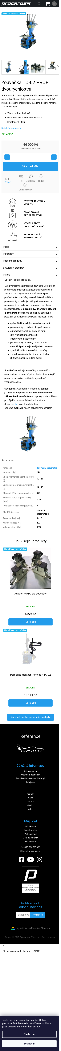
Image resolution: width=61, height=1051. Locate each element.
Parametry (8, 253)
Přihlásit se (30, 826)
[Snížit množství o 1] (54, 157)
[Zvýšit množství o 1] (7, 157)
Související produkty (13, 267)
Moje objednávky (30, 838)
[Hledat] (39, 4)
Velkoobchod (30, 834)
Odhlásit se (30, 841)
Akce (30, 798)
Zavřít (6, 173)
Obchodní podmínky (30, 775)
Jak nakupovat (30, 771)
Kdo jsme (30, 782)
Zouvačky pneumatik (47, 468)
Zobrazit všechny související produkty (30, 717)
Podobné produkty (12, 260)
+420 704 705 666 (31, 847)
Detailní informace (10, 128)
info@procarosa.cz (32, 851)
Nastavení (29, 1034)
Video (30, 809)
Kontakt (30, 794)
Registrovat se (30, 830)
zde (39, 1026)
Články (30, 805)
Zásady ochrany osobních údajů (30, 778)
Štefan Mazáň (31, 928)
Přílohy (6, 274)
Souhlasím (29, 1043)
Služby (30, 801)
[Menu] (54, 4)
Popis (6, 246)
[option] (30, 748)
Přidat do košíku (30, 166)
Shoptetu (45, 928)
